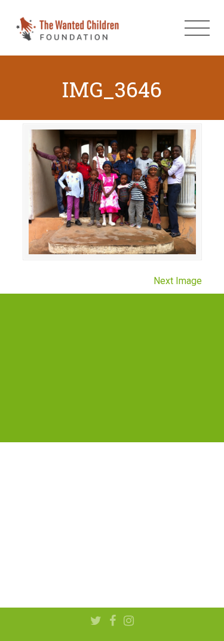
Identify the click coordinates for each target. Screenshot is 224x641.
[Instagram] (128, 621)
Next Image (178, 280)
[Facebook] (112, 621)
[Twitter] (96, 621)
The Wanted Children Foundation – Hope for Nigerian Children (67, 28)
